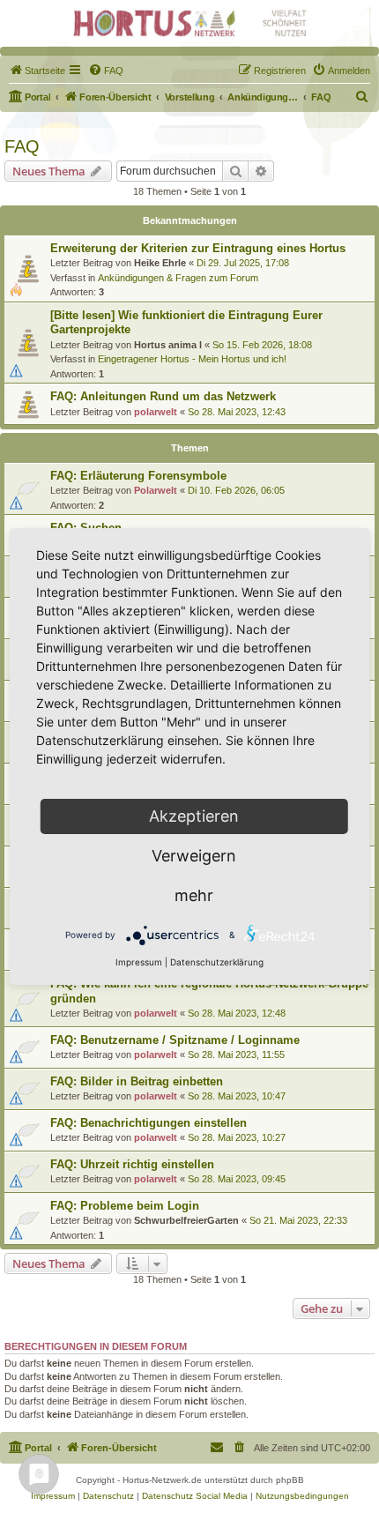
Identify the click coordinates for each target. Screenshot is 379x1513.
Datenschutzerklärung (217, 962)
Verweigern (194, 855)
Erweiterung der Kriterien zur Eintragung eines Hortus (198, 248)
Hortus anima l (168, 344)
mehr (194, 895)
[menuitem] (37, 70)
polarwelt (155, 411)
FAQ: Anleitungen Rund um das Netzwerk (163, 396)
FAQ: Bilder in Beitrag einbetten (136, 1081)
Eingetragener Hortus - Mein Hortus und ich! (192, 359)
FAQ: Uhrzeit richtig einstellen (132, 1164)
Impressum (138, 962)
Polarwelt (155, 490)
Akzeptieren (194, 816)
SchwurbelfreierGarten (186, 1220)
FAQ (22, 146)
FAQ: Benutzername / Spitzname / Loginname (175, 1040)
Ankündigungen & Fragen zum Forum (178, 277)
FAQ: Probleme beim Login (124, 1205)
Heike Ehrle (160, 262)
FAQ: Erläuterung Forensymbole (138, 475)
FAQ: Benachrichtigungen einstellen (148, 1122)
